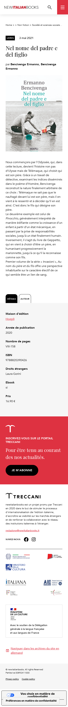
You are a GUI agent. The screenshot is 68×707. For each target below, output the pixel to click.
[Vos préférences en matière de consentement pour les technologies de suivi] (31, 700)
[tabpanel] (34, 357)
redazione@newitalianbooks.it (22, 530)
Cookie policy (28, 679)
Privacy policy (12, 679)
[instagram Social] (33, 539)
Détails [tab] (11, 299)
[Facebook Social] (26, 539)
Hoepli (10, 319)
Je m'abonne (22, 470)
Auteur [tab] (24, 299)
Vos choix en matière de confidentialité (37, 695)
